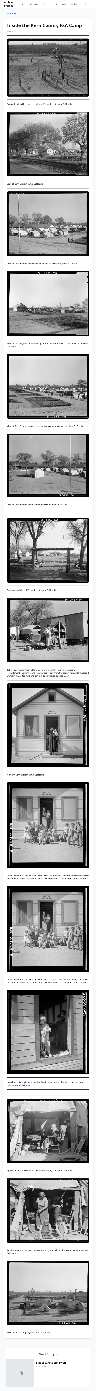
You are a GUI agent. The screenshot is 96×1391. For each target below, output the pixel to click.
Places (54, 4)
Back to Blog (12, 13)
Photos (21, 4)
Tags (44, 4)
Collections (33, 4)
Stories (65, 4)
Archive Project (8, 3)
